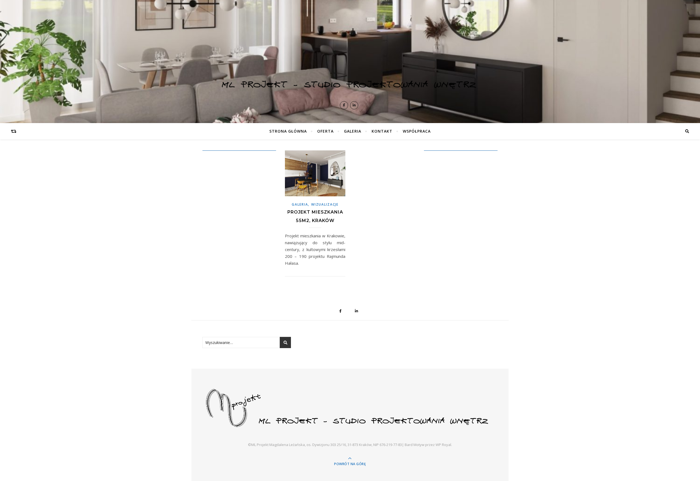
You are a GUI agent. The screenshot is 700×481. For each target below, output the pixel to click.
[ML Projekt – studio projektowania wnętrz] (350, 54)
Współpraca (417, 131)
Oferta (325, 131)
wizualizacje (324, 204)
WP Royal (443, 444)
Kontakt (382, 131)
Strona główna (288, 131)
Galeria (352, 131)
